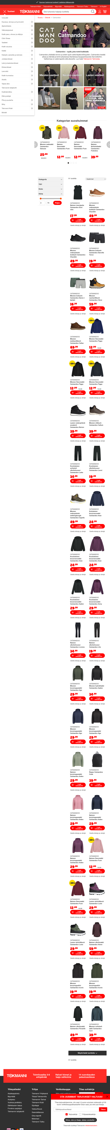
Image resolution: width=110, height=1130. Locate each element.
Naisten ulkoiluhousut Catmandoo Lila (95, 645)
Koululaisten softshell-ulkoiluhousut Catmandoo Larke (76, 469)
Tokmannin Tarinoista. (91, 59)
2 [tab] (71, 163)
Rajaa (57, 203)
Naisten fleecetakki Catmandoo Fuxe (63, 146)
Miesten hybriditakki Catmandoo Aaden (96, 687)
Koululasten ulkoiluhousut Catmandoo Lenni (95, 468)
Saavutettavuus (38, 1112)
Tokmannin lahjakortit (16, 1111)
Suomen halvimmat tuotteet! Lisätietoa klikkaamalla (56, 2)
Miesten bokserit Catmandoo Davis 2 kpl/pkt (77, 298)
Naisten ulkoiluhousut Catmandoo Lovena (77, 645)
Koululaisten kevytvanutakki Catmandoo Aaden (77, 602)
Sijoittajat (35, 1105)
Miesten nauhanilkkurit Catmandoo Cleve (95, 298)
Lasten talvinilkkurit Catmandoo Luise (96, 902)
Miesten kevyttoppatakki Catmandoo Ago (76, 688)
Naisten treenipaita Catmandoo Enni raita (77, 207)
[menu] (9, 11)
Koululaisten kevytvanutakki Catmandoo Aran (76, 558)
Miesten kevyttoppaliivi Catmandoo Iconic (77, 985)
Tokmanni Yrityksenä (40, 1093)
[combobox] (69, 11)
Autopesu (11, 1099)
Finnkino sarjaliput (15, 1108)
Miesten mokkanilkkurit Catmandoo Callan (77, 341)
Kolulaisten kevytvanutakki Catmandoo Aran (95, 513)
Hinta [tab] (41, 193)
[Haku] (93, 11)
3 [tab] (73, 163)
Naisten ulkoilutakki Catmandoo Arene (96, 943)
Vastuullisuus (37, 1109)
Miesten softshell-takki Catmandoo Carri (95, 1028)
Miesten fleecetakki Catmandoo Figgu (96, 340)
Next (108, 144)
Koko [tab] (41, 189)
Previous (36, 144)
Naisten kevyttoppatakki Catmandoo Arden (76, 774)
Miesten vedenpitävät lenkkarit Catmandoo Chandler (96, 208)
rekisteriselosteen (91, 1125)
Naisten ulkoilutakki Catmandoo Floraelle (77, 1027)
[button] (99, 11)
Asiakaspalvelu (69, 6)
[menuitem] (17, 18)
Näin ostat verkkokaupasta (66, 1093)
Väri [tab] (40, 184)
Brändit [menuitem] (4, 112)
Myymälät (58, 6)
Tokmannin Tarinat (39, 1099)
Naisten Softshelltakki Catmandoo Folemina (96, 147)
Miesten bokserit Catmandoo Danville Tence (96, 252)
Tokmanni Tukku (82, 6)
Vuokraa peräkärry (15, 1102)
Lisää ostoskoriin (79, 220)
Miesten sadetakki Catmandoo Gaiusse (46, 146)
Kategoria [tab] (43, 179)
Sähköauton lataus (15, 1105)
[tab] (19, 1089)
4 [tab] (76, 163)
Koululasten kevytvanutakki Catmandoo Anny (95, 602)
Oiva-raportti (36, 1115)
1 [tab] (68, 163)
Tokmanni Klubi (35, 6)
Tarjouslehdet (48, 6)
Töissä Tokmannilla (39, 1096)
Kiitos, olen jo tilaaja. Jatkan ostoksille (80, 1120)
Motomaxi (35, 1118)
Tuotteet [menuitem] (11, 11)
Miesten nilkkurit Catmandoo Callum (96, 424)
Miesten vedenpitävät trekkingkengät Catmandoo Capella (77, 514)
